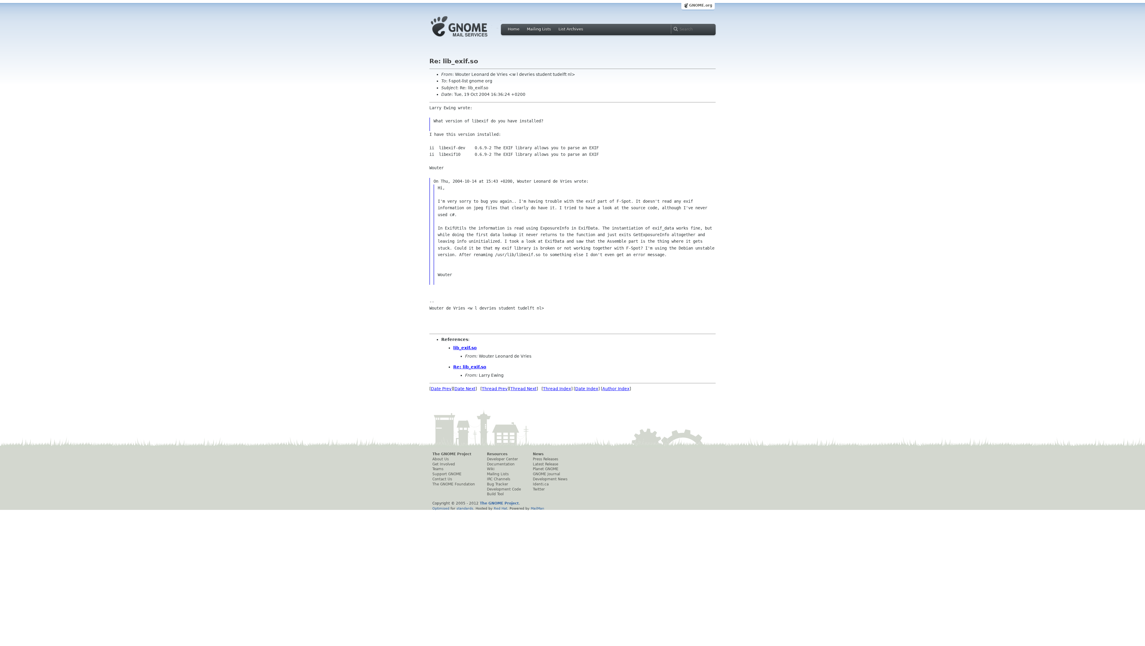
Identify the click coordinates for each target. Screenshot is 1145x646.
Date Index (586, 388)
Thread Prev (494, 388)
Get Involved (443, 464)
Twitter (539, 489)
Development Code (504, 489)
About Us (440, 459)
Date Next (464, 388)
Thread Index (557, 388)
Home (513, 29)
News (538, 454)
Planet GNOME (545, 469)
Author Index (615, 388)
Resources (497, 454)
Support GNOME (447, 474)
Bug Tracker (497, 484)
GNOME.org (700, 5)
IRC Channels (498, 479)
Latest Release (545, 464)
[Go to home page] (468, 38)
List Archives (570, 29)
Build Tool (495, 494)
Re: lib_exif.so (469, 366)
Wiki (490, 469)
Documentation (501, 464)
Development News (550, 479)
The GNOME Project (451, 454)
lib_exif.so (465, 347)
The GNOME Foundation (453, 484)
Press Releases (545, 459)
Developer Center (502, 459)
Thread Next (523, 388)
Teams (437, 469)
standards (465, 508)
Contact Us (442, 479)
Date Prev (441, 388)
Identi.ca (541, 484)
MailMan (537, 508)
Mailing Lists (539, 29)
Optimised (440, 508)
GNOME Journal (546, 474)
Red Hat (500, 508)
